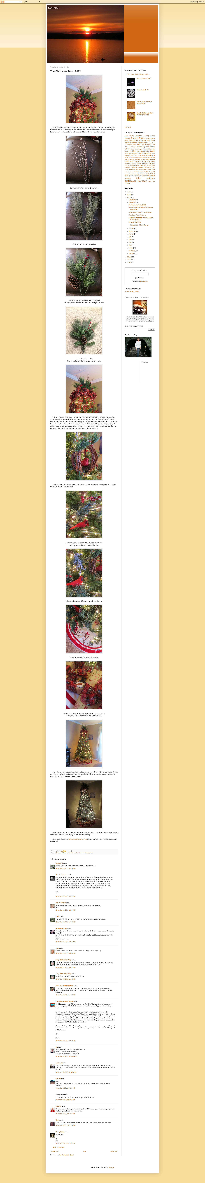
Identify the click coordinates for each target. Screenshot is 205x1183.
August (131, 234)
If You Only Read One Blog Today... (138, 74)
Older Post (114, 1151)
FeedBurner (144, 281)
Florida (127, 138)
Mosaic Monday (141, 140)
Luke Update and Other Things (138, 225)
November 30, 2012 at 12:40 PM (66, 1056)
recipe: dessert (136, 163)
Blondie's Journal (61, 875)
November (132, 202)
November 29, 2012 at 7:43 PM (66, 995)
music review (146, 159)
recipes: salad (149, 172)
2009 (129, 262)
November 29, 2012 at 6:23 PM (66, 979)
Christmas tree (80, 853)
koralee (58, 1106)
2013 (129, 194)
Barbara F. (59, 863)
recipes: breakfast (140, 165)
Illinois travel (150, 138)
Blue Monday (129, 135)
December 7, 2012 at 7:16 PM (65, 1143)
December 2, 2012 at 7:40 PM (65, 1100)
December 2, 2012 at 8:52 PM (65, 1114)
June (130, 239)
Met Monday (130, 140)
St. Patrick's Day (130, 144)
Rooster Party (151, 142)
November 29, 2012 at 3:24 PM (66, 910)
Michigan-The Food (135, 222)
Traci (57, 1120)
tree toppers (88, 853)
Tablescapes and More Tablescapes (140, 212)
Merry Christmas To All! (144, 78)
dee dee (58, 1079)
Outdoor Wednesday (139, 143)
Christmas (59, 853)
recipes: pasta (129, 172)
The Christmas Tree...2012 (137, 205)
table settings (145, 178)
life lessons (131, 159)
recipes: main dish (148, 169)
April (130, 245)
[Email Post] (70, 851)
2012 (129, 197)
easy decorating (143, 151)
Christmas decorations (68, 853)
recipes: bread (129, 165)
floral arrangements (131, 153)
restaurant (151, 176)
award (132, 149)
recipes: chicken (143, 167)
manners (137, 159)
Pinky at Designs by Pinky (64, 985)
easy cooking (130, 151)
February (132, 251)
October (131, 228)
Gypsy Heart (60, 1132)
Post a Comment (58, 1147)
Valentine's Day (140, 147)
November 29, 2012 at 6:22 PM (66, 967)
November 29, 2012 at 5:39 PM (66, 953)
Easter (153, 136)
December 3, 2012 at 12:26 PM (66, 1125)
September (132, 231)
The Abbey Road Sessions (137, 215)
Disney (146, 136)
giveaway (147, 153)
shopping (128, 178)
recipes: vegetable (134, 175)
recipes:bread (144, 175)
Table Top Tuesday (143, 145)
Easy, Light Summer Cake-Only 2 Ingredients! (145, 113)
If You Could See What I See (78, 839)
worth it (127, 183)
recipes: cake (151, 165)
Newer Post (54, 1151)
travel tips (151, 181)
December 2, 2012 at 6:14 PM (65, 1088)
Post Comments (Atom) (66, 1155)
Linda (57, 916)
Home (84, 1151)
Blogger (111, 1168)
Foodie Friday (138, 138)
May (130, 242)
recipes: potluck (138, 172)
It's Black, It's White (143, 90)
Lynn (57, 948)
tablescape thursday (136, 181)
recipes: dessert (135, 169)
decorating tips (150, 149)
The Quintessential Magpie (64, 1001)
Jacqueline (59, 1063)
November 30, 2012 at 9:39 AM (66, 1040)
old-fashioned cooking (142, 161)
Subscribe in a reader (132, 292)
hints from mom (135, 155)
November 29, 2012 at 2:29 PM (66, 896)
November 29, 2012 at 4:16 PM (66, 922)
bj (56, 1047)
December (132, 200)
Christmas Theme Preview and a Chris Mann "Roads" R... (141, 218)
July (130, 237)
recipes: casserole (131, 167)
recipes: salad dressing (132, 174)
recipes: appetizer (148, 163)
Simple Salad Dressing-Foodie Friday (144, 102)
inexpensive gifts (145, 157)
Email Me (128, 127)
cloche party (139, 149)
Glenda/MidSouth (61, 928)
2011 (129, 257)
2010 (129, 260)
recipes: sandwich (144, 174)
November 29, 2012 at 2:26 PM (66, 868)
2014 (129, 192)
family (152, 151)
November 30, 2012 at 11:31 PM (66, 1072)
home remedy (135, 157)
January (131, 253)
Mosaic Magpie (61, 903)
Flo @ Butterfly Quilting (63, 960)
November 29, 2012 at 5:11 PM (65, 942)
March (131, 248)
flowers (141, 153)
